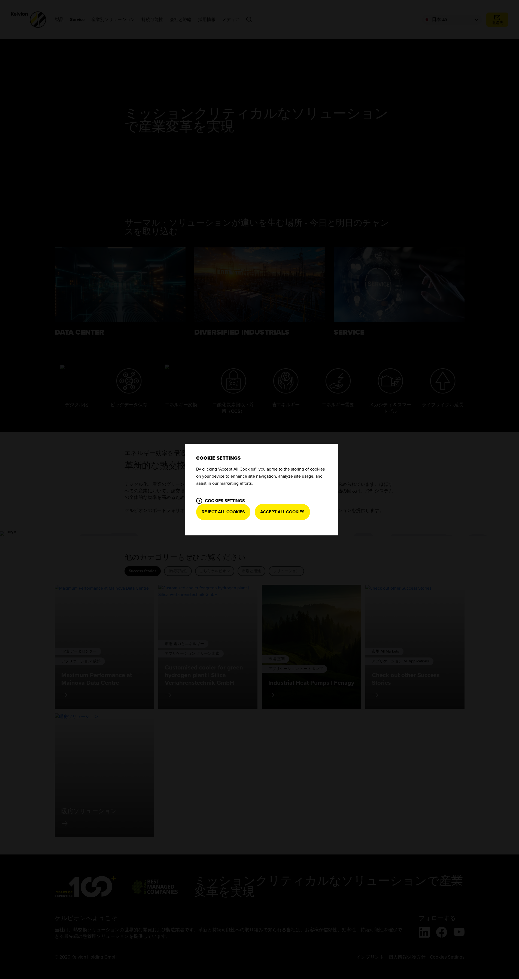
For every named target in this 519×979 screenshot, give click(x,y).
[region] (261, 489)
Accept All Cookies (282, 512)
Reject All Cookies (223, 512)
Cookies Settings (225, 501)
